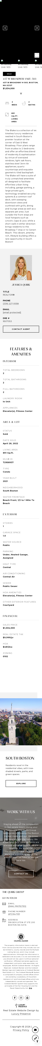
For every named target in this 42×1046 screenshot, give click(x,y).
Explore (21, 783)
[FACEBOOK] (14, 997)
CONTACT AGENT (21, 329)
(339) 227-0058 (11, 304)
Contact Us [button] (21, 874)
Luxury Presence (21, 1014)
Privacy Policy (21, 1030)
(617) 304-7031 (14, 914)
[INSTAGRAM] (21, 997)
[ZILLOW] (27, 997)
